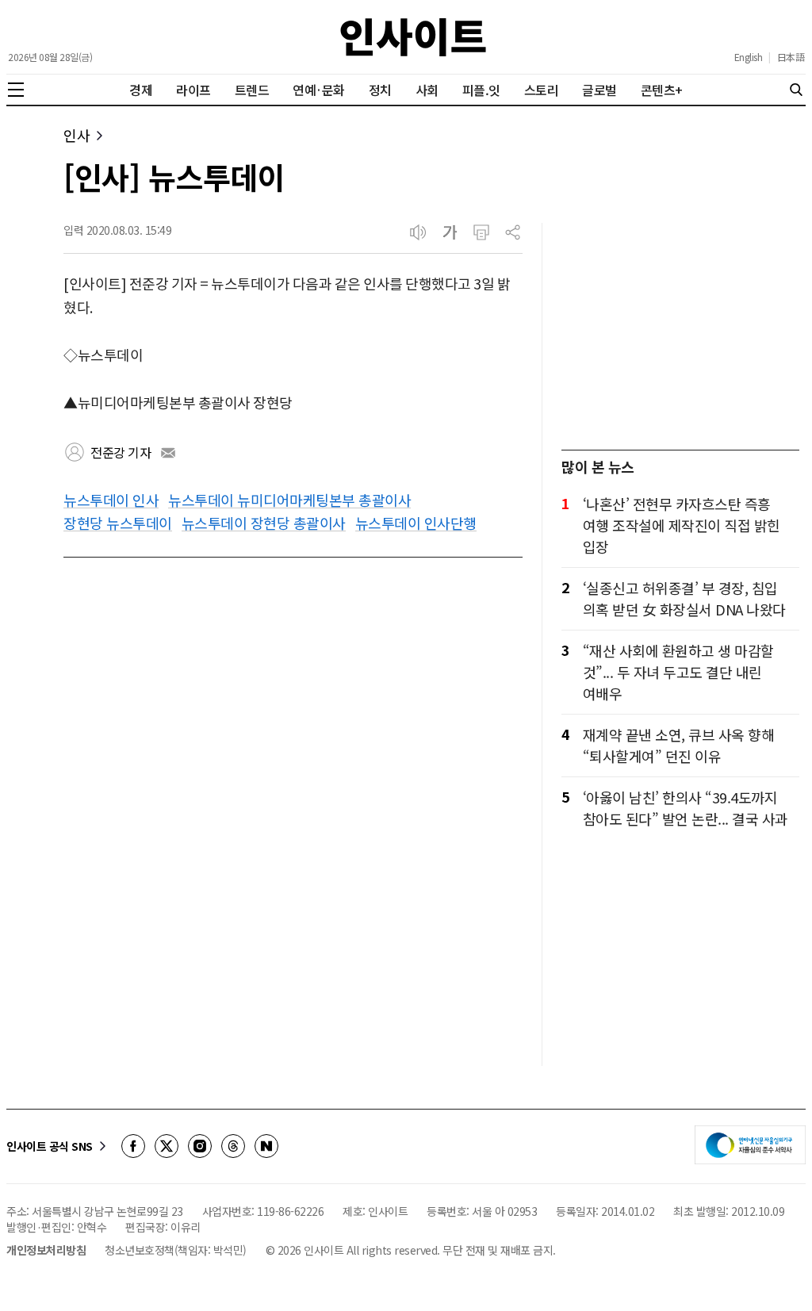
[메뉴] (16, 89)
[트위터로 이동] (166, 1146)
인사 (76, 135)
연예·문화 (319, 89)
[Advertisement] (680, 322)
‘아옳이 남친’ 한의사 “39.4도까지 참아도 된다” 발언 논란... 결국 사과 (685, 808)
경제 (140, 89)
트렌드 (252, 89)
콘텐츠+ (662, 89)
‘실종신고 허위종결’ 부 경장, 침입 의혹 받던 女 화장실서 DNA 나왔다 (684, 598)
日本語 (791, 57)
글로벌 (599, 89)
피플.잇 (481, 89)
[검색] (796, 90)
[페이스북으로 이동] (133, 1146)
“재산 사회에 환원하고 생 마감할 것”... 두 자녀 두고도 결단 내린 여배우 (678, 671)
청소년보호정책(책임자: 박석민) (176, 1250)
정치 (380, 89)
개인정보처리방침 (46, 1250)
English (748, 57)
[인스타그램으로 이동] (200, 1146)
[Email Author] (168, 453)
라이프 (193, 89)
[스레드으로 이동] (233, 1146)
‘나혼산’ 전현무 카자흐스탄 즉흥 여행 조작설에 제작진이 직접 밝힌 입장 (681, 525)
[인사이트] (413, 37)
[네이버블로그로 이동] (266, 1146)
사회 (427, 89)
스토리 (541, 89)
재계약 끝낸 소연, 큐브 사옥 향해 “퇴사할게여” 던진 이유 (679, 745)
